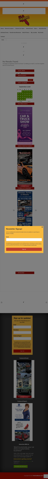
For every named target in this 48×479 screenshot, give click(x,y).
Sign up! (24, 249)
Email (7, 236)
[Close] (42, 227)
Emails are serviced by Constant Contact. (30, 245)
